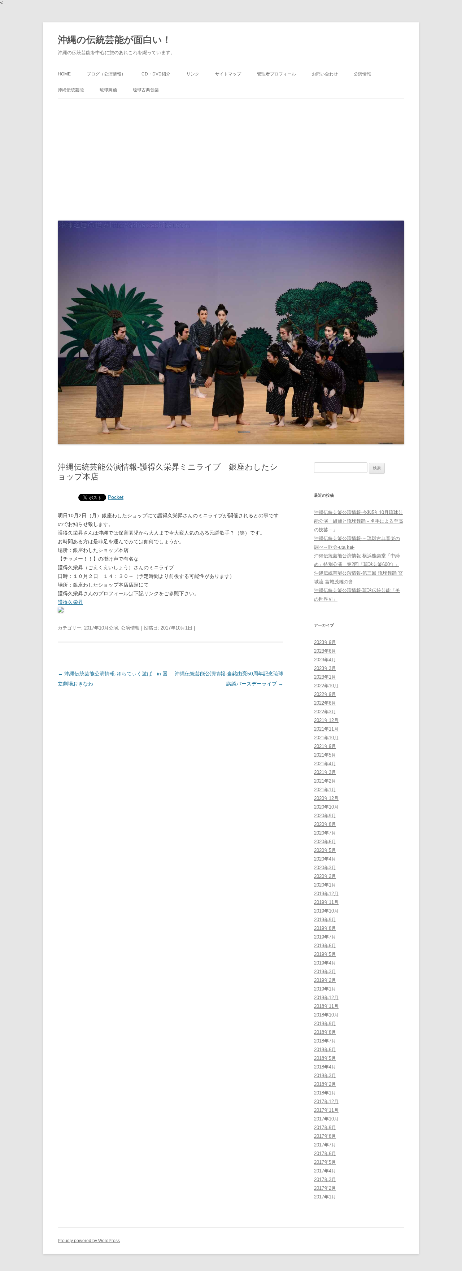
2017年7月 (325, 1145)
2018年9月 (325, 1023)
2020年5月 (325, 850)
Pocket (115, 497)
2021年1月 (325, 789)
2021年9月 (325, 746)
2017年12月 (326, 1101)
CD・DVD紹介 (155, 74)
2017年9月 (325, 1127)
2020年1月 (325, 885)
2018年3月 (325, 1075)
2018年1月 (325, 1093)
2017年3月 (325, 1179)
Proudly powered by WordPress (89, 1240)
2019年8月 (325, 928)
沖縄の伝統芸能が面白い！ (114, 39)
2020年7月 (325, 833)
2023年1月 (325, 677)
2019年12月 (326, 893)
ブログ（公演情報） (106, 74)
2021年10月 (326, 737)
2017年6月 (325, 1153)
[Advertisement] (231, 157)
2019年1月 (325, 989)
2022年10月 (326, 685)
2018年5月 (325, 1058)
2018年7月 (325, 1041)
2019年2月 (325, 980)
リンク (192, 74)
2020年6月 (325, 841)
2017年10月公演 (101, 628)
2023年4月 (325, 659)
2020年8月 (325, 824)
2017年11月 (326, 1110)
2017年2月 (325, 1188)
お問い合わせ (325, 74)
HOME (64, 74)
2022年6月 (325, 703)
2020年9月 (325, 815)
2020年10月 (326, 807)
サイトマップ (228, 74)
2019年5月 (325, 954)
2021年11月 (326, 729)
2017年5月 (325, 1162)
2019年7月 (325, 937)
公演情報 (362, 74)
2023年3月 (325, 668)
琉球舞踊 (108, 89)
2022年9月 (325, 694)
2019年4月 (325, 963)
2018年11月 (326, 1006)
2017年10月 (326, 1119)
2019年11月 (326, 902)
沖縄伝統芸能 (71, 89)
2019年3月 (325, 971)
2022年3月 (325, 711)
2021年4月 (325, 763)
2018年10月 (326, 1015)
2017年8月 (325, 1136)
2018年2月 (325, 1084)
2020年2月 (325, 876)
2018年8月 (325, 1032)
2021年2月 (325, 781)
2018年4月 (325, 1067)
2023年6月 (325, 651)
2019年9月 (325, 919)
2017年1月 (325, 1197)
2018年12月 (326, 997)
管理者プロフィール (276, 74)
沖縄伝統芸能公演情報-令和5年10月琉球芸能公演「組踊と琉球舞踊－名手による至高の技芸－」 (358, 521)
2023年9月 (325, 642)
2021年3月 (325, 772)
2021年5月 (325, 755)
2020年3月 (325, 867)
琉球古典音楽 (146, 89)
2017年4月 (325, 1171)
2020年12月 (326, 798)
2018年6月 (325, 1049)
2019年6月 (325, 945)
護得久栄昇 (70, 602)
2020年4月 (325, 859)
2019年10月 (326, 911)
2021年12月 (326, 720)
